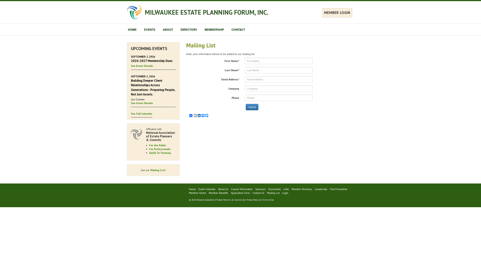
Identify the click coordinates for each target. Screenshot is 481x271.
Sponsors (260, 189)
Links (286, 189)
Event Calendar (207, 189)
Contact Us (258, 193)
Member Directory (302, 189)
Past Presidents (338, 189)
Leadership (321, 189)
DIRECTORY (189, 29)
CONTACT (238, 29)
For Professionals (159, 149)
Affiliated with (160, 134)
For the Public (157, 145)
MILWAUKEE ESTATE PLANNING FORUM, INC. (206, 12)
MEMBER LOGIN (337, 12)
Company (233, 88)
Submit (252, 107)
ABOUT (168, 29)
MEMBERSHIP (214, 29)
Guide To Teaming (160, 153)
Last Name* (232, 70)
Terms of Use (268, 200)
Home (192, 189)
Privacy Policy (252, 200)
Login (285, 193)
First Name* (232, 61)
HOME (132, 29)
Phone (235, 98)
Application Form (240, 193)
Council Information (242, 189)
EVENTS (149, 29)
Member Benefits (218, 193)
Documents (274, 189)
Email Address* (230, 79)
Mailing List (157, 170)
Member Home (197, 193)
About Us (223, 189)
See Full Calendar (141, 113)
